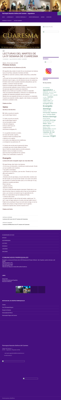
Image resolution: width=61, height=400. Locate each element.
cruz (52, 100)
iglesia (44, 114)
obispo (49, 123)
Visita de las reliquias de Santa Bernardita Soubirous (14, 266)
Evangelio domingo (47, 107)
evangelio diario (48, 103)
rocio (53, 130)
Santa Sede (5, 278)
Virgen (53, 136)
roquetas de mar (49, 132)
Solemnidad (46, 136)
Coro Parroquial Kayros (7, 307)
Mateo (45, 123)
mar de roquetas (47, 121)
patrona (45, 127)
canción (55, 95)
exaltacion (45, 110)
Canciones (5, 248)
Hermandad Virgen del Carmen (9, 315)
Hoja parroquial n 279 (7, 262)
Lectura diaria (51, 114)
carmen (50, 97)
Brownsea (45, 95)
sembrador (45, 134)
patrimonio (52, 125)
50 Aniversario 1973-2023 (8, 235)
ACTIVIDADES (46, 87)
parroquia (46, 125)
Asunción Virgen (52, 92)
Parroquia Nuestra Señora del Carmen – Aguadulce (18, 13)
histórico (54, 112)
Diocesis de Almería (7, 281)
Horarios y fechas (6, 20)
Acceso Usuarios (18, 20)
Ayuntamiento (46, 93)
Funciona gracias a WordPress (8, 398)
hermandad (46, 112)
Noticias (4, 237)
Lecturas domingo (49, 120)
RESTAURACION (47, 130)
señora (51, 134)
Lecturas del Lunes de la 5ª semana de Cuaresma (15, 218)
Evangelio (4, 246)
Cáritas (4, 304)
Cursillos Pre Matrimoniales (48, 102)
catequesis (46, 99)
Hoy (4, 51)
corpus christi (47, 100)
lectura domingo (49, 116)
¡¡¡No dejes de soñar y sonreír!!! (19, 59)
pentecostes (47, 128)
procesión (53, 128)
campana (50, 95)
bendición (51, 93)
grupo (49, 110)
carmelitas (45, 97)
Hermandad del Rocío (7, 312)
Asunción (45, 92)
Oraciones (5, 251)
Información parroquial (7, 264)
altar (54, 90)
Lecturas (4, 243)
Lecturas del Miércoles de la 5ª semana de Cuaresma (16, 223)
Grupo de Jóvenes (6, 310)
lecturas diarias (46, 118)
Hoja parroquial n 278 (7, 265)
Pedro (48, 127)
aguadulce (48, 90)
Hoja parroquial (6, 240)
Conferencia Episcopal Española (9, 280)
